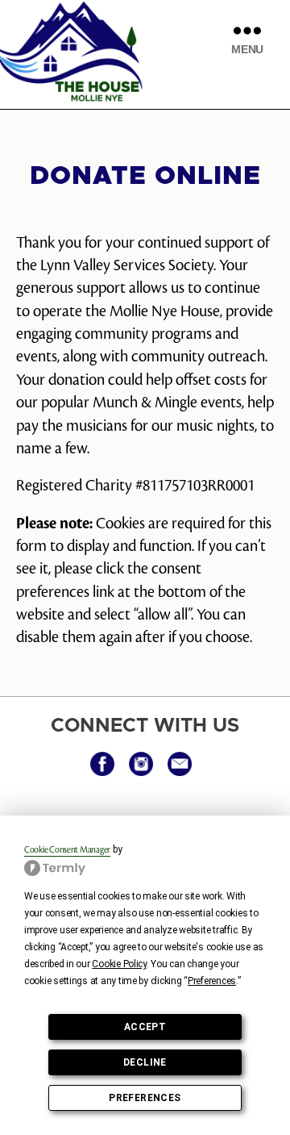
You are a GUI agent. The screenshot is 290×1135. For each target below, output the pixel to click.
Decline (145, 1062)
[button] (102, 764)
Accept (145, 1027)
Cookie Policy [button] (119, 964)
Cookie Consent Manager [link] (67, 850)
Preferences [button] (212, 981)
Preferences (144, 1098)
